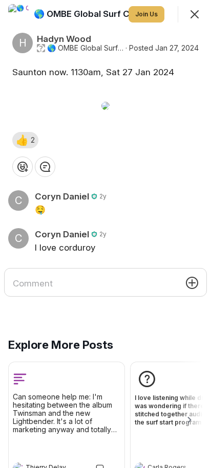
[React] (22, 166)
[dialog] (105, 234)
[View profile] (18, 14)
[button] (25, 140)
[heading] (104, 14)
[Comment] (45, 167)
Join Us (146, 14)
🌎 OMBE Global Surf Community (85, 48)
